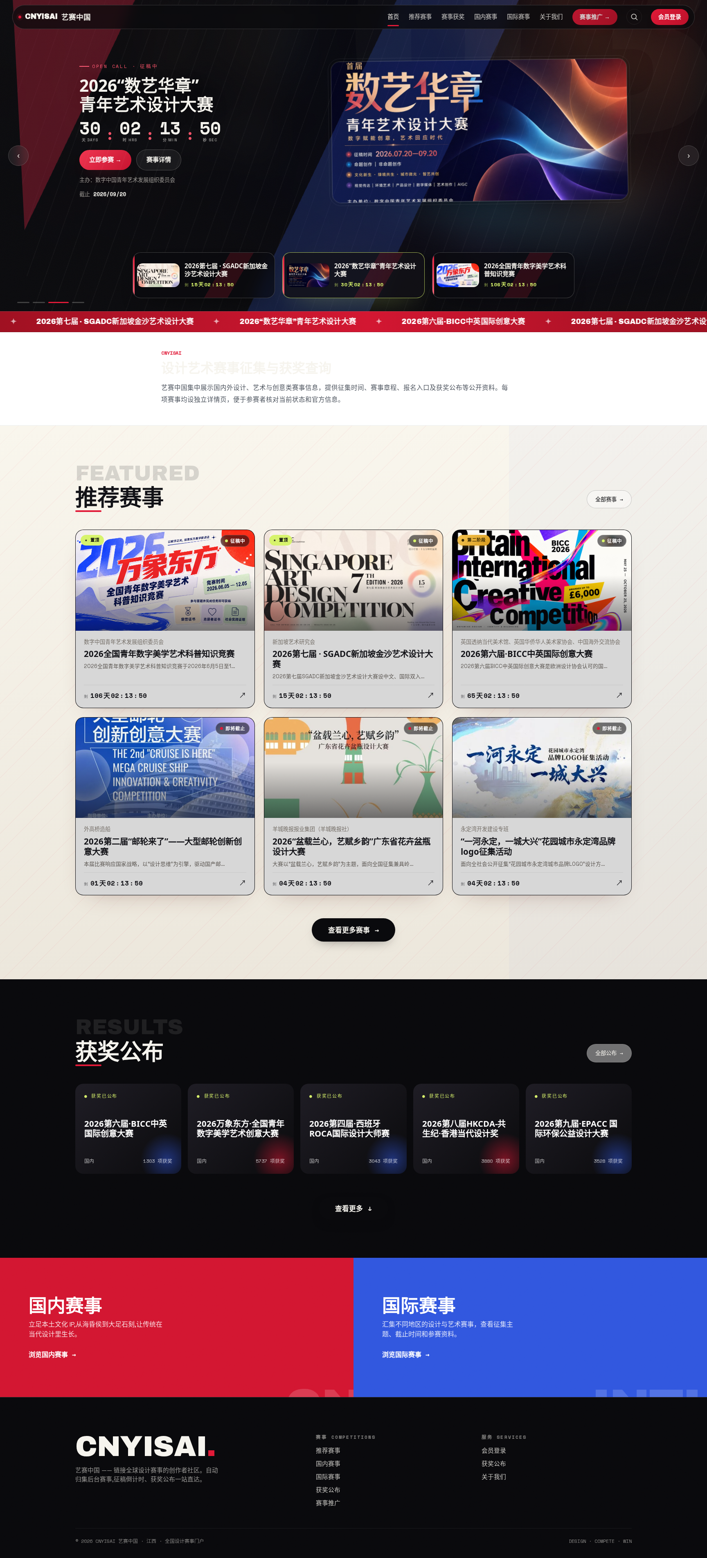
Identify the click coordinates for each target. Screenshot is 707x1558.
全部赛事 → (609, 499)
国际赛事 (518, 16)
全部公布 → (609, 1053)
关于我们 (551, 16)
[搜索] (634, 17)
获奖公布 (328, 1490)
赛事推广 (328, 1503)
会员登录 (669, 16)
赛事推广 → (595, 16)
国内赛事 (485, 16)
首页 (393, 16)
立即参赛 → (105, 170)
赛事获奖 (452, 16)
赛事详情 (158, 170)
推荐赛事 (420, 16)
